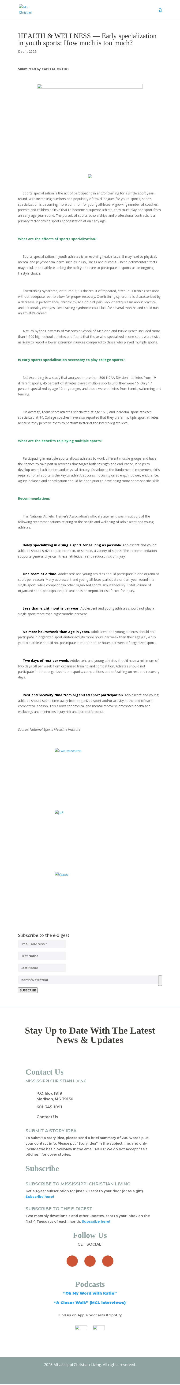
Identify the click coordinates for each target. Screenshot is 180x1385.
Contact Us (47, 1117)
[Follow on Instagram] (107, 1261)
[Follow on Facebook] (72, 1261)
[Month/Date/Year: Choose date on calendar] (160, 980)
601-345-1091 (49, 1107)
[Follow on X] (90, 1261)
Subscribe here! (96, 1221)
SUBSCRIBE (28, 990)
